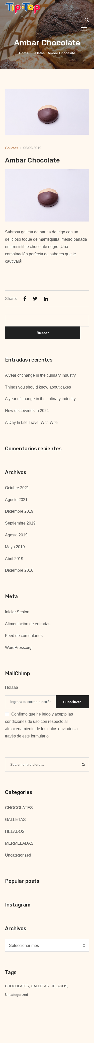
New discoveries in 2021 (27, 410)
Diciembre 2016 (19, 570)
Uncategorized (18, 855)
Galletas (38, 53)
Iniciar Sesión (17, 612)
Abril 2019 (14, 559)
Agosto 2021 (16, 500)
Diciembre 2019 (19, 511)
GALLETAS (15, 819)
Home (24, 53)
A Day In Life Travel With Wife (31, 422)
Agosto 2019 (16, 535)
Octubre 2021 (17, 488)
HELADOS (15, 831)
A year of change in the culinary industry (40, 375)
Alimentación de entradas (27, 624)
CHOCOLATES (19, 808)
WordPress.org (18, 647)
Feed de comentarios (24, 636)
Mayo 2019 (15, 547)
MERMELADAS (19, 843)
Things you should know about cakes (38, 387)
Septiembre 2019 (20, 523)
